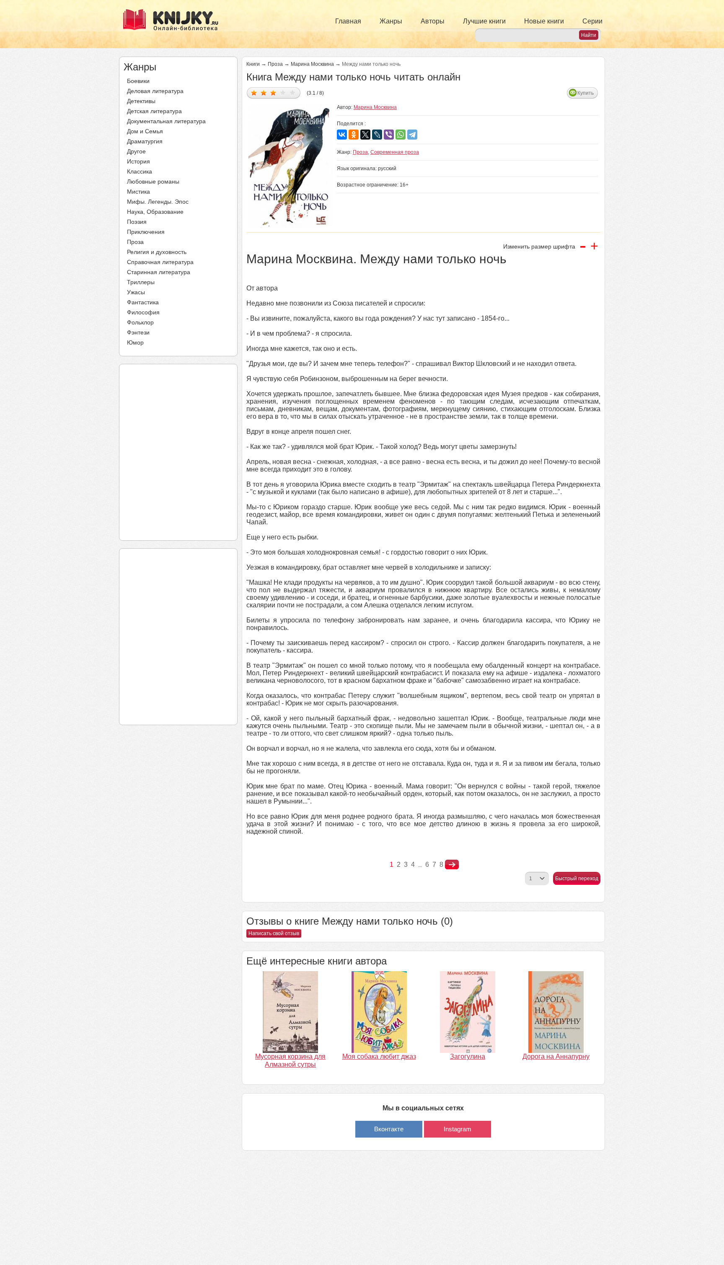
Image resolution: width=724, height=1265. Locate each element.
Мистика (138, 191)
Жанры (391, 21)
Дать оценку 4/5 (283, 92)
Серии (592, 21)
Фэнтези (138, 332)
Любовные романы (153, 181)
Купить (585, 93)
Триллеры (141, 282)
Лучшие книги (484, 21)
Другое (136, 151)
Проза (135, 241)
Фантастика (143, 302)
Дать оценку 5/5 (292, 92)
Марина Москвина (312, 64)
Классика (139, 171)
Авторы (433, 21)
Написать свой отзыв (273, 933)
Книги (253, 64)
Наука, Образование (155, 211)
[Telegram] (412, 135)
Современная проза (394, 152)
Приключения (146, 231)
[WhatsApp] (401, 135)
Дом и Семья (145, 131)
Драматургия (145, 141)
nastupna (452, 865)
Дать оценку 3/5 (273, 92)
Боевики (138, 81)
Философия (143, 312)
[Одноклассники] (354, 135)
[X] (365, 135)
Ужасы (136, 292)
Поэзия (137, 221)
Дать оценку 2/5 (263, 92)
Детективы (141, 101)
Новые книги (544, 21)
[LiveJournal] (377, 135)
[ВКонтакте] (342, 135)
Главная (348, 21)
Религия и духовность (156, 252)
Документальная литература (166, 121)
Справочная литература (160, 262)
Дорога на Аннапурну (556, 1056)
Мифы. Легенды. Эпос (158, 201)
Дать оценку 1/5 (254, 92)
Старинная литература (158, 272)
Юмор (135, 342)
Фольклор (140, 322)
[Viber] (389, 135)
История (138, 161)
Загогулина (467, 1056)
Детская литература (154, 111)
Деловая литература (155, 91)
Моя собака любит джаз (379, 1056)
